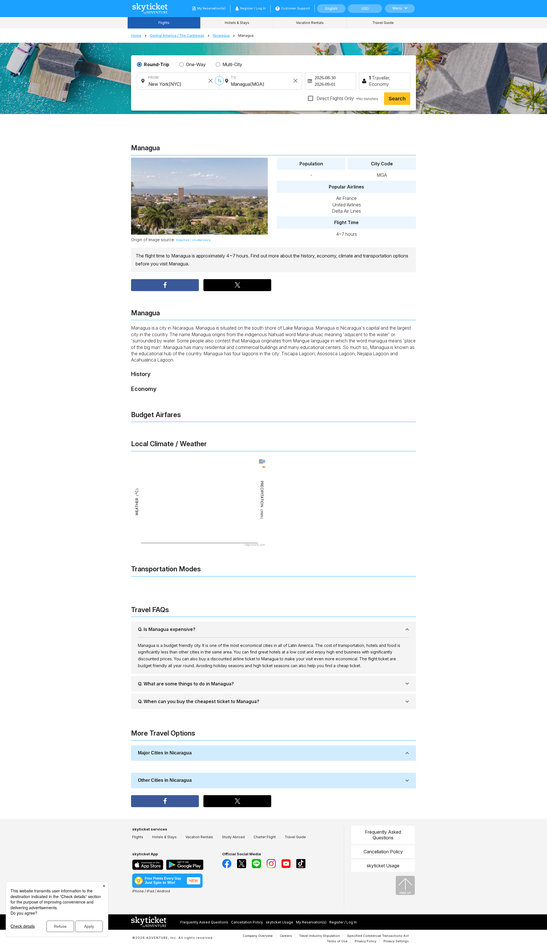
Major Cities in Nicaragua (165, 752)
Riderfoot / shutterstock (193, 240)
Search (397, 98)
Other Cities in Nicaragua (165, 780)
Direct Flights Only (346, 98)
